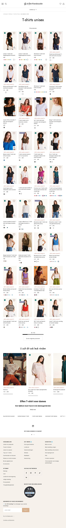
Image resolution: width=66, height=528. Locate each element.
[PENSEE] (38, 195)
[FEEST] (4, 59)
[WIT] (34, 127)
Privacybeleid (6, 482)
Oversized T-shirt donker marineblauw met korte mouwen (55, 88)
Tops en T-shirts (7, 452)
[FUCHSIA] (43, 195)
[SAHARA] (50, 127)
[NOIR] (50, 60)
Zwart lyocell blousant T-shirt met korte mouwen (55, 54)
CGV (4, 473)
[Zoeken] (6, 4)
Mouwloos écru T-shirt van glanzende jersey (39, 256)
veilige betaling (7, 479)
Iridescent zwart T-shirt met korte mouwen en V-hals (25, 256)
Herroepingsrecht (49, 452)
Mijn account (48, 444)
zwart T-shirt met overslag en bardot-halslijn (56, 322)
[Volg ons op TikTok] (39, 473)
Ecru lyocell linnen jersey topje (55, 289)
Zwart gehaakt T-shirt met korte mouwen (9, 322)
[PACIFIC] (4, 160)
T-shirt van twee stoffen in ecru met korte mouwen (25, 188)
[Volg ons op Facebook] (26, 473)
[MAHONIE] (34, 294)
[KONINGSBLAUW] (34, 92)
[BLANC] (15, 59)
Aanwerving (27, 458)
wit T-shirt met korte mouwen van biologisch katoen (40, 122)
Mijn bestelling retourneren (52, 450)
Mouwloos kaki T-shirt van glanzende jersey (40, 222)
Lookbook (26, 447)
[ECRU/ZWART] (4, 327)
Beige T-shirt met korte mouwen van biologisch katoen (55, 121)
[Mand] (63, 4)
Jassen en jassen (7, 450)
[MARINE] (12, 59)
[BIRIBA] (7, 59)
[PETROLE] (44, 195)
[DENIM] (46, 195)
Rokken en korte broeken (9, 458)
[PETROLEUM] (7, 227)
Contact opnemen (49, 458)
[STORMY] (50, 94)
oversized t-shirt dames (51, 416)
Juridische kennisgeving (9, 476)
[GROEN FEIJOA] (9, 59)
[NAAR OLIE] (53, 60)
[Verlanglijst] (60, 4)
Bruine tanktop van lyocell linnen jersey (9, 289)
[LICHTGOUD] (4, 261)
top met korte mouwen (9, 416)
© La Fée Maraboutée (8, 516)
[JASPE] (34, 195)
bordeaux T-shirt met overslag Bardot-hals (39, 289)
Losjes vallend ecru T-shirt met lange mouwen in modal (25, 223)
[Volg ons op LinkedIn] (26, 477)
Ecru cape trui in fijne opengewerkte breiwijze (37, 390)
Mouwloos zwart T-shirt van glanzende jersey (55, 222)
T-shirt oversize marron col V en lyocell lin (24, 155)
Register (26, 510)
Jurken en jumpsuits (8, 444)
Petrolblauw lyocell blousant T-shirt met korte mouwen (25, 88)
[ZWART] (13, 59)
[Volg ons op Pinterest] (35, 473)
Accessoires (6, 463)
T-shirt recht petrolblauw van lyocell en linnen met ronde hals (55, 189)
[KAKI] (38, 228)
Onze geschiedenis (29, 444)
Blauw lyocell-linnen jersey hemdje (54, 256)
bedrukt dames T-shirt (23, 416)
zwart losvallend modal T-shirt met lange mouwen (9, 222)
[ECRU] (36, 161)
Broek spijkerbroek (8, 461)
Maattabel (26, 455)
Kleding (10, 14)
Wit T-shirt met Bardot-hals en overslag (39, 322)
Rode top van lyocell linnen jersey (24, 322)
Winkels (26, 452)
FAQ (46, 455)
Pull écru (5, 389)
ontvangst (5, 14)
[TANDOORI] (5, 59)
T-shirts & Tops (16, 14)
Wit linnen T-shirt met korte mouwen (39, 54)
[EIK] (36, 195)
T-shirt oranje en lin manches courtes (23, 121)
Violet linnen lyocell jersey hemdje (25, 289)
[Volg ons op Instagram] (31, 473)
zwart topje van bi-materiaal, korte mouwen (9, 188)
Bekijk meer (33, 409)
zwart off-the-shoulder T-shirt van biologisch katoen (9, 121)
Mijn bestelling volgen (50, 447)
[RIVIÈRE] (39, 195)
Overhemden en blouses (9, 455)
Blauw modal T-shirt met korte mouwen (9, 155)
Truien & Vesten (7, 447)
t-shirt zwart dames (37, 416)
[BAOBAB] (19, 160)
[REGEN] (10, 59)
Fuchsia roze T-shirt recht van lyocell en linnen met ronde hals (40, 189)
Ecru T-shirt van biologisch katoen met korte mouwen (54, 156)
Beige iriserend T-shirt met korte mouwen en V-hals (10, 255)
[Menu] (3, 4)
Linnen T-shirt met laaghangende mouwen (9, 54)
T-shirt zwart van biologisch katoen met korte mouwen (39, 156)
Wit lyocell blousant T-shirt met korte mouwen (10, 87)
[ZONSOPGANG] (36, 92)
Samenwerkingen (28, 450)
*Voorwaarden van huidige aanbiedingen (52, 461)
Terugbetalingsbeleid (8, 485)
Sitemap (5, 471)
